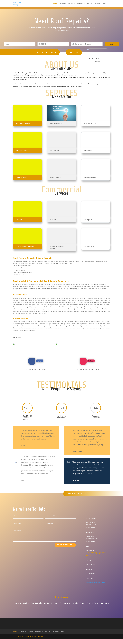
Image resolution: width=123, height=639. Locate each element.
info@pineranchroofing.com (95, 582)
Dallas (26, 603)
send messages (65, 545)
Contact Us (62, 3)
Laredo (75, 603)
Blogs (104, 3)
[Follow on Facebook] (31, 361)
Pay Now (89, 3)
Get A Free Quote (77, 493)
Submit (112, 44)
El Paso (54, 603)
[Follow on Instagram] (83, 361)
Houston (17, 603)
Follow (39, 361)
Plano (82, 603)
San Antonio (36, 603)
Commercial (81, 3)
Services (70, 3)
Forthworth (65, 603)
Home (55, 3)
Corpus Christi (93, 603)
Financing (97, 3)
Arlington (105, 603)
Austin (46, 603)
